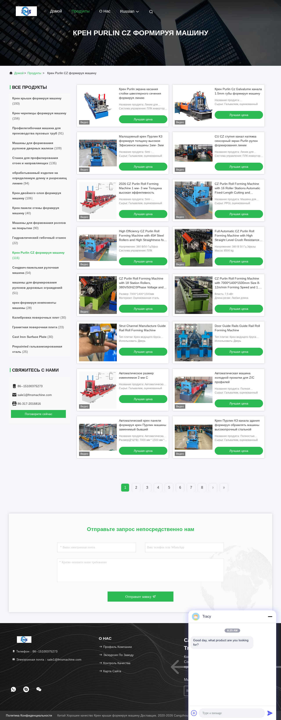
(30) (39, 317)
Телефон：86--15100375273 (36, 651)
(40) (35, 210)
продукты (34, 73)
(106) (36, 195)
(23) (38, 327)
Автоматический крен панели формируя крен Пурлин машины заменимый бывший (142, 425)
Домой (56, 11)
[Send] (270, 713)
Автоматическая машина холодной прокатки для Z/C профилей (234, 377)
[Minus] (270, 616)
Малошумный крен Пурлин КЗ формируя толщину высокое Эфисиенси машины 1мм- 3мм (141, 141)
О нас (104, 11)
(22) (39, 240)
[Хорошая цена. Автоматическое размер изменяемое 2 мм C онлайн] (98, 390)
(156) (39, 115)
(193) (36, 100)
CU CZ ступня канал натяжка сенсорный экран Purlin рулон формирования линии (236, 141)
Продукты (81, 11)
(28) (34, 305)
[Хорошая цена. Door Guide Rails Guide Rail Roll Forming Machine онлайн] (194, 342)
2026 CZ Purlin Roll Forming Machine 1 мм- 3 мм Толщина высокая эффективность (140, 188)
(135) (35, 160)
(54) (35, 270)
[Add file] (194, 713)
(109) (37, 145)
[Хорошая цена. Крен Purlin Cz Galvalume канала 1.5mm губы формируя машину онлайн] (194, 106)
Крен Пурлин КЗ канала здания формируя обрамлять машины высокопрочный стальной (237, 425)
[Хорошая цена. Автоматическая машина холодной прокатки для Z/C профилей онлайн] (194, 390)
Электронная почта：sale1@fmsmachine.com (48, 659)
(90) (39, 225)
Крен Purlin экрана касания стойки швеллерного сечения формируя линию (140, 93)
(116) (38, 255)
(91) (38, 130)
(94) (39, 178)
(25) (37, 349)
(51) (37, 288)
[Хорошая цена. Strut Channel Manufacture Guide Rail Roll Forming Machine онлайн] (98, 342)
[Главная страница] (26, 11)
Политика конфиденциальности (29, 715)
